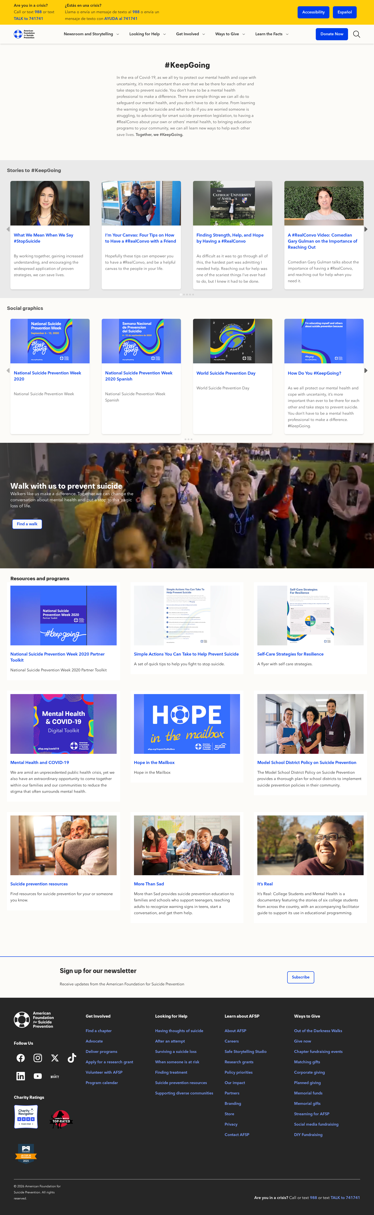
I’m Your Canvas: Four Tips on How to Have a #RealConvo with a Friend (140, 238)
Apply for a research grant (109, 1062)
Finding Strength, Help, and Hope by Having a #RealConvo (230, 238)
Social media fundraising (316, 1124)
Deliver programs (101, 1052)
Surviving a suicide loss (176, 1052)
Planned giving (307, 1083)
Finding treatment (171, 1073)
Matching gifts (307, 1062)
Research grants (239, 1062)
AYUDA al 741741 (121, 19)
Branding (233, 1104)
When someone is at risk (177, 1062)
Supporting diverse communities (184, 1093)
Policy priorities (239, 1073)
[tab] (181, 294)
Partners (232, 1093)
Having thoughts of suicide (179, 1031)
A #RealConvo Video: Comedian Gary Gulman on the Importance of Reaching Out (322, 241)
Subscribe (301, 977)
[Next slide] (365, 229)
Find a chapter (99, 1031)
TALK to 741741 (28, 19)
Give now (302, 1041)
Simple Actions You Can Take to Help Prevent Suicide (186, 654)
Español (345, 12)
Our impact (235, 1083)
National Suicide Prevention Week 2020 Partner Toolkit (57, 657)
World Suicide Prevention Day (226, 373)
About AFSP (235, 1031)
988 (38, 12)
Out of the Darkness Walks (318, 1031)
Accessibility (313, 12)
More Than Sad (149, 884)
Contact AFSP (237, 1135)
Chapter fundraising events (318, 1052)
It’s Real (265, 884)
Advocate (94, 1041)
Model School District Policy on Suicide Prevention (306, 763)
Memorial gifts (307, 1104)
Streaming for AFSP (311, 1114)
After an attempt (170, 1041)
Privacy (231, 1124)
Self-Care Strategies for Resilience (290, 654)
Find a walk (27, 524)
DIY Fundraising (308, 1135)
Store (229, 1114)
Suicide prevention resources (39, 884)
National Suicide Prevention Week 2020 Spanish (138, 376)
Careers (232, 1041)
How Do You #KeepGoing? (314, 373)
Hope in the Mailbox (154, 763)
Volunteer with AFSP (104, 1073)
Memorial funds (308, 1093)
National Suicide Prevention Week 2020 (47, 376)
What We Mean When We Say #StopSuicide (43, 238)
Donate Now (332, 34)
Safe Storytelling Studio (246, 1052)
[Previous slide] (8, 229)
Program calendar (102, 1083)
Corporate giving (309, 1073)
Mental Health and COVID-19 (39, 763)
